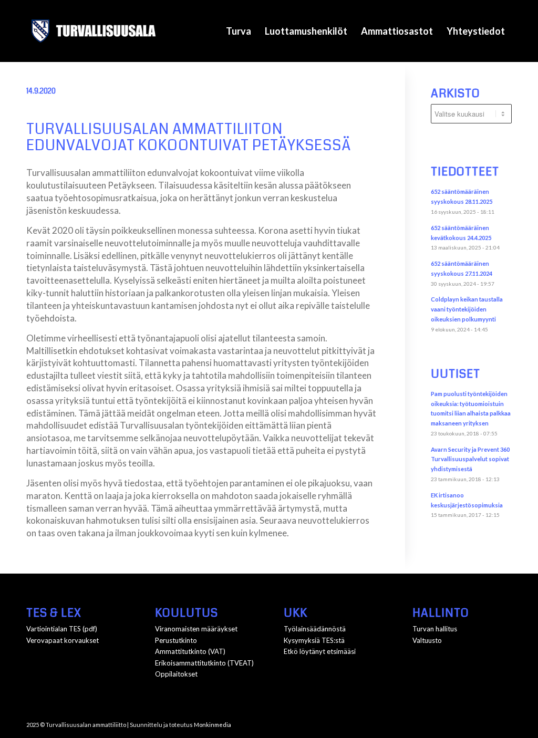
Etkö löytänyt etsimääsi (320, 651)
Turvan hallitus (434, 629)
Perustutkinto (176, 640)
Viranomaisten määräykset (196, 629)
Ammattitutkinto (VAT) (190, 651)
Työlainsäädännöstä (315, 629)
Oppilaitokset (176, 674)
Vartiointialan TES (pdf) (61, 629)
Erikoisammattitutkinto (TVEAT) (204, 663)
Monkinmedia (212, 724)
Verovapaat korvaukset (62, 640)
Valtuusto (427, 640)
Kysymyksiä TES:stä (314, 640)
